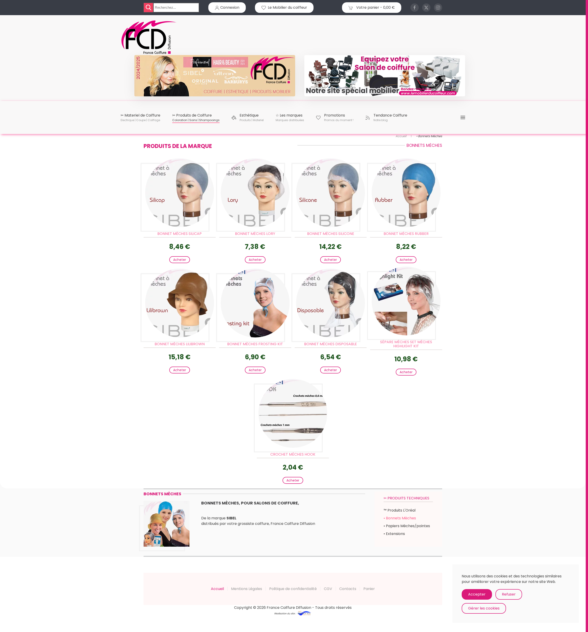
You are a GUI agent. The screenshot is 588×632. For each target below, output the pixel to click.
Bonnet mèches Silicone (330, 233)
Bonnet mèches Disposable (330, 344)
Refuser (509, 594)
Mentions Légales (246, 588)
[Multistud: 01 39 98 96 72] (304, 613)
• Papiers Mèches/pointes (407, 526)
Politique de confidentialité (293, 588)
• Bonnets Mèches (400, 518)
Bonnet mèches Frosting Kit (255, 344)
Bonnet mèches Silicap (179, 233)
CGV (328, 588)
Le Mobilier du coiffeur (286, 7)
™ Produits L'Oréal (400, 510)
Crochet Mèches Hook (292, 454)
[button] (140, 117)
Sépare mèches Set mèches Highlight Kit (406, 344)
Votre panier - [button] (375, 7)
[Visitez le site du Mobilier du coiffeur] (384, 75)
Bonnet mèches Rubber (406, 233)
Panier (369, 588)
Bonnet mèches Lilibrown (180, 344)
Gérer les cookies (484, 608)
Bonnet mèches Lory (255, 233)
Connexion (229, 7)
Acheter (179, 259)
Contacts (347, 588)
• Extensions (394, 533)
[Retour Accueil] (149, 37)
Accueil (217, 588)
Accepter (477, 594)
